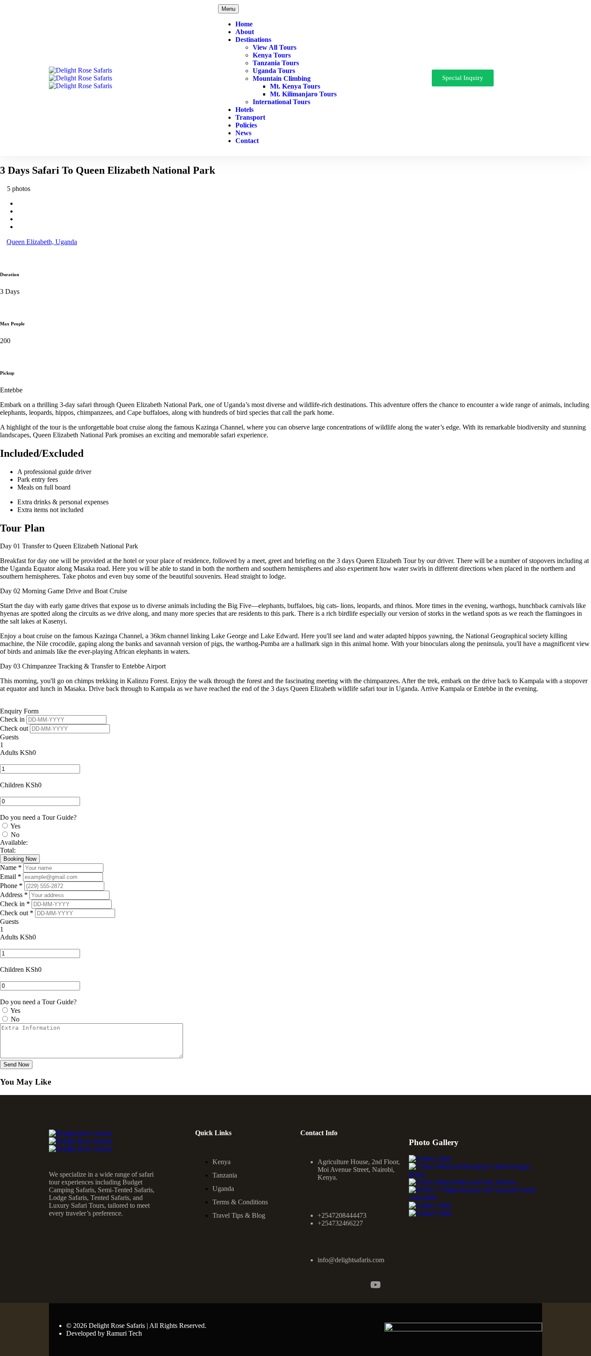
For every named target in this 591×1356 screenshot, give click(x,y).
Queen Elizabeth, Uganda (41, 241)
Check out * (17, 913)
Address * (14, 894)
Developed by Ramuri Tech (104, 1333)
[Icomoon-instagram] (329, 1285)
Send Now (16, 1064)
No (15, 834)
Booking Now (19, 859)
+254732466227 (340, 1223)
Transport (250, 117)
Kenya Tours (272, 55)
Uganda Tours (274, 70)
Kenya (221, 1161)
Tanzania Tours (276, 63)
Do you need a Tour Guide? (38, 817)
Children (12, 785)
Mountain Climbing (282, 78)
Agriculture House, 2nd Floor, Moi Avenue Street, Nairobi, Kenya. (359, 1169)
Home (244, 24)
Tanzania (224, 1175)
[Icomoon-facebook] (305, 1285)
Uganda (223, 1188)
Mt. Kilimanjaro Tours (303, 94)
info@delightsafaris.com (351, 1260)
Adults (9, 752)
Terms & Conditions (240, 1202)
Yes (15, 826)
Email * (11, 876)
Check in (13, 719)
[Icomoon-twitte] (352, 1285)
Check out (15, 728)
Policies (246, 125)
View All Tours (274, 47)
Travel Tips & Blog (238, 1215)
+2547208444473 (342, 1215)
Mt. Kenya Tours (295, 86)
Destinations (253, 39)
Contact (247, 140)
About (244, 31)
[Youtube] (375, 1285)
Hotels (244, 109)
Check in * (16, 903)
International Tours (281, 101)
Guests (9, 737)
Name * (11, 867)
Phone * (12, 885)
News (243, 133)
